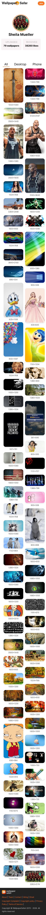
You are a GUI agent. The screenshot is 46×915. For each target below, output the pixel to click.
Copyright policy (28, 901)
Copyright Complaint (10, 901)
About (4, 897)
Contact (18, 897)
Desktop (20, 64)
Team (11, 897)
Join (41, 3)
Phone (37, 64)
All (6, 64)
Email (32, 897)
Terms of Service (16, 904)
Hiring (25, 897)
